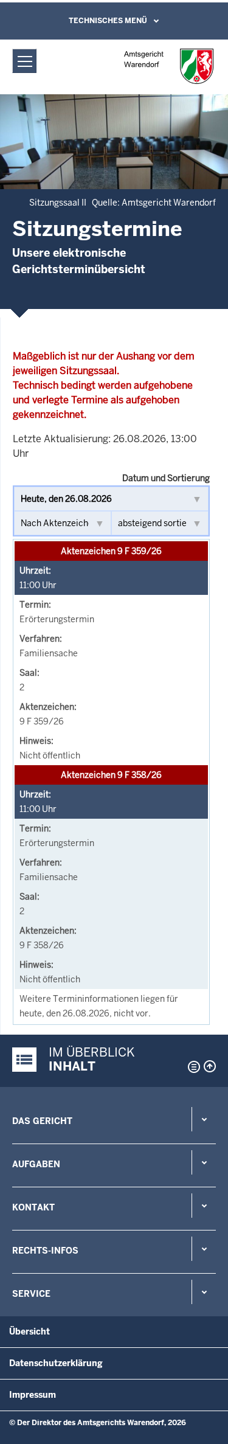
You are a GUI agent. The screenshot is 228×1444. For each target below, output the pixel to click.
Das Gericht (42, 1121)
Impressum (32, 1394)
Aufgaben (36, 1164)
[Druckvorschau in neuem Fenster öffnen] (191, 1067)
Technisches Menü (108, 21)
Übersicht (29, 1331)
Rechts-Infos (45, 1250)
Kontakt (33, 1207)
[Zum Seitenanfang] (210, 1066)
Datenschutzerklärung (56, 1363)
